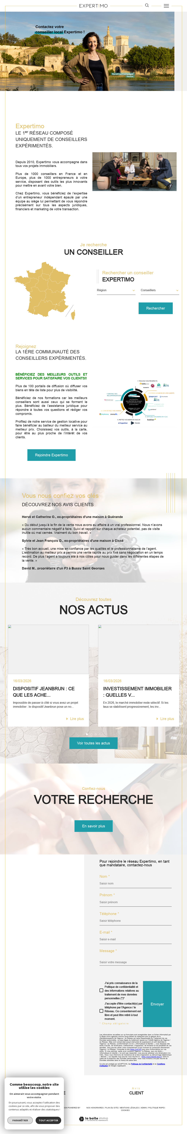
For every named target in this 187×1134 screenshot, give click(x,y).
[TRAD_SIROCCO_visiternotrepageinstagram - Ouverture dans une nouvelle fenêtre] (38, 947)
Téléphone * (109, 914)
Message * (108, 951)
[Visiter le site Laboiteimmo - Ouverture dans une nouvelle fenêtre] (93, 1122)
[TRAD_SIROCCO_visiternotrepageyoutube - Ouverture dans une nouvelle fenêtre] (28, 947)
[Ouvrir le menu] (166, 6)
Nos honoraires (94, 1108)
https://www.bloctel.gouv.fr (152, 1057)
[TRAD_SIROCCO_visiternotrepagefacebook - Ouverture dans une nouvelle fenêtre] (17, 947)
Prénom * (107, 895)
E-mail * (106, 932)
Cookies (125, 1110)
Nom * (105, 876)
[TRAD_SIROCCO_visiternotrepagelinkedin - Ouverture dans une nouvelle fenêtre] (49, 947)
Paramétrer (20, 1120)
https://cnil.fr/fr (136, 1049)
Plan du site (111, 1108)
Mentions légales (129, 1108)
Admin (143, 1108)
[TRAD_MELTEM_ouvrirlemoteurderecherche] (147, 5)
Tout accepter (48, 1120)
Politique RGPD (156, 1108)
